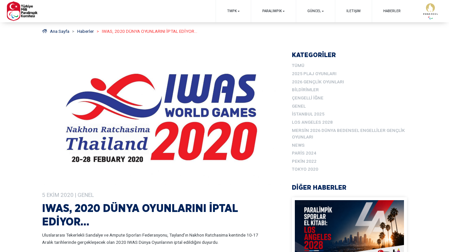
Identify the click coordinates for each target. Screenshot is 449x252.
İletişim (353, 11)
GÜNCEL (314, 11)
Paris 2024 (304, 153)
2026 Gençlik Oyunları (318, 81)
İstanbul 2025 (308, 113)
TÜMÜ (298, 65)
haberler (85, 31)
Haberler (392, 11)
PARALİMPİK (272, 11)
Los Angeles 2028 (312, 122)
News (298, 145)
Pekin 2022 (304, 161)
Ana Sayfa (59, 31)
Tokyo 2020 (305, 169)
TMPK (232, 11)
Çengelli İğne (307, 97)
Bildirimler (305, 89)
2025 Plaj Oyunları (314, 73)
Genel (299, 106)
